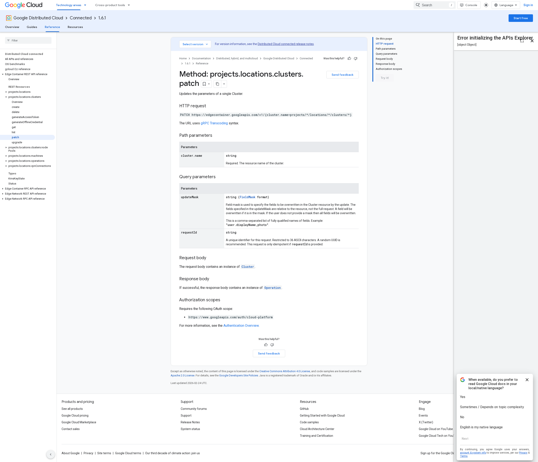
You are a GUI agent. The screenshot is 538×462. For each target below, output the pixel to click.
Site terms (104, 453)
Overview (12, 27)
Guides (32, 27)
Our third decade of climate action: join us (172, 453)
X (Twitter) (426, 422)
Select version (196, 44)
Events (423, 415)
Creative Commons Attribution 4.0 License (284, 371)
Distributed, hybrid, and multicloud (237, 58)
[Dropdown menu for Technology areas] (86, 5)
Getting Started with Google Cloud (322, 415)
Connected (81, 18)
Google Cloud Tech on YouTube (439, 435)
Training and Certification (316, 435)
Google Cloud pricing (75, 415)
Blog (422, 408)
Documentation (201, 58)
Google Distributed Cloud (38, 18)
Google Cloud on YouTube (436, 429)
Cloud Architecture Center (317, 429)
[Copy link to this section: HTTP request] (210, 106)
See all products (72, 408)
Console (471, 5)
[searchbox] (28, 40)
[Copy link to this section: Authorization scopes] (224, 300)
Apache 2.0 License (182, 375)
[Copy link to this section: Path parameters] (216, 135)
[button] (27, 74)
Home (183, 58)
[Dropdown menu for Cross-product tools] (130, 5)
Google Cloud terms (128, 453)
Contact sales (71, 429)
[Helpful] (349, 58)
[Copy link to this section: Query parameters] (220, 177)
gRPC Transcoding (214, 123)
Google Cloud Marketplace (79, 422)
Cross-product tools (110, 5)
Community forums (194, 408)
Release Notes (190, 422)
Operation (272, 288)
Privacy (88, 453)
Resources (75, 27)
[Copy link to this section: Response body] (213, 279)
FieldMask (247, 197)
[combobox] (435, 5)
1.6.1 (102, 18)
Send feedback (342, 75)
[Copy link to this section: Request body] (210, 258)
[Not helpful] (355, 58)
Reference (52, 27)
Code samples (309, 422)
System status (190, 429)
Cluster (247, 267)
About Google (71, 453)
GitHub (304, 408)
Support (186, 415)
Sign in (528, 5)
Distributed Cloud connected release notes (286, 44)
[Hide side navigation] (50, 454)
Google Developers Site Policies (238, 375)
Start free (521, 18)
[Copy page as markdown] (217, 84)
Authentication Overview (241, 326)
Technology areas (68, 5)
